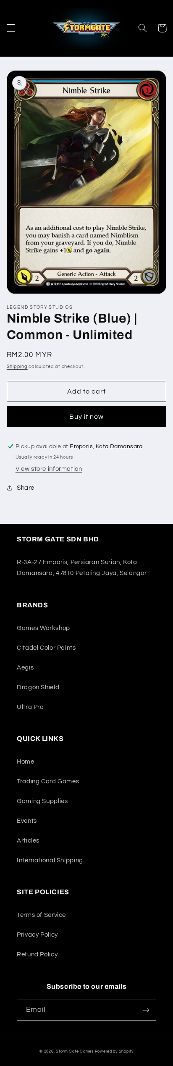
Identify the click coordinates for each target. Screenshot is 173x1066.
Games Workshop (43, 628)
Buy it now (86, 416)
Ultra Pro (30, 707)
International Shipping (50, 860)
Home (25, 762)
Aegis (25, 667)
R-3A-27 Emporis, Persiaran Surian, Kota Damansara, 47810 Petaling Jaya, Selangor (82, 567)
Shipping (17, 366)
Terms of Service (41, 915)
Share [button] (25, 488)
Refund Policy (37, 954)
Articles (28, 841)
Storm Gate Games (75, 1051)
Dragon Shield (38, 687)
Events (27, 821)
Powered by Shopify (114, 1051)
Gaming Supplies (42, 801)
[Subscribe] (146, 1010)
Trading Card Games (48, 781)
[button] (11, 28)
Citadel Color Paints (46, 648)
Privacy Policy (37, 935)
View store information (49, 469)
